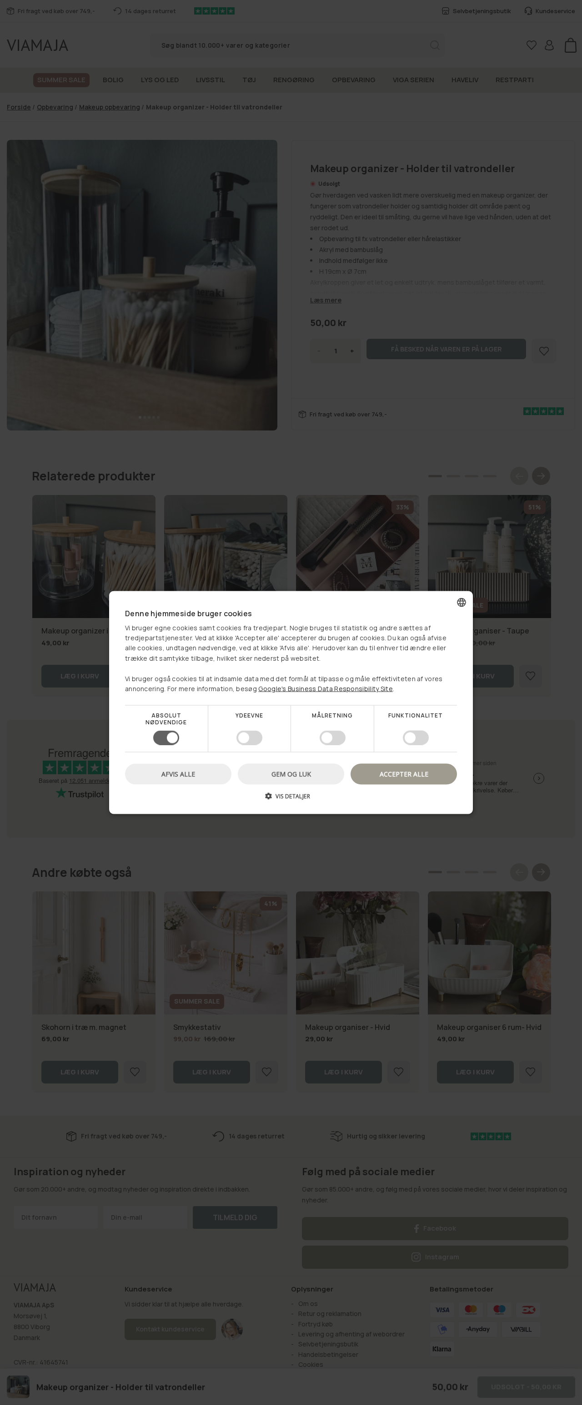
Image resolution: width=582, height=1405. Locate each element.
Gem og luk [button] (291, 773)
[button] (291, 799)
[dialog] (291, 702)
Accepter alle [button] (404, 773)
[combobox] (461, 602)
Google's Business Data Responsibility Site (325, 688)
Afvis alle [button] (178, 773)
